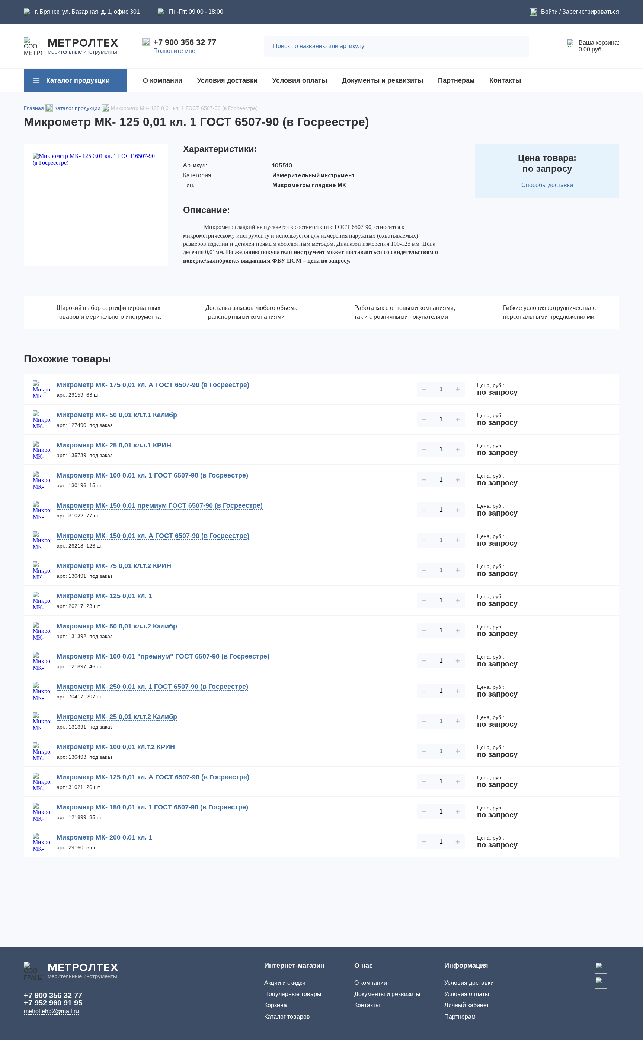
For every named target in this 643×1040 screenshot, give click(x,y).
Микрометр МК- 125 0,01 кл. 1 (104, 596)
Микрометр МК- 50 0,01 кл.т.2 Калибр (117, 626)
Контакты (367, 1005)
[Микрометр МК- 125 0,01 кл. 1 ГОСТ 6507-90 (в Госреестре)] (96, 205)
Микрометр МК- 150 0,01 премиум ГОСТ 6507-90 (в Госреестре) (160, 505)
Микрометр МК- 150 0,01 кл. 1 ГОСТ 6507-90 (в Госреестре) (152, 807)
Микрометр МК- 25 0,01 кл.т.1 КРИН (114, 445)
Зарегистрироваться (590, 12)
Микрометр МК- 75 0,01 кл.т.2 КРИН (114, 566)
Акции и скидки (284, 983)
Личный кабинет (466, 1005)
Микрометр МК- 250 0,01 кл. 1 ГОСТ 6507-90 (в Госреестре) (152, 686)
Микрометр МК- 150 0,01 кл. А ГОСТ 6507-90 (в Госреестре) (153, 535)
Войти (549, 12)
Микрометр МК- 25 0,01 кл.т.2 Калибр (117, 716)
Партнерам (460, 1017)
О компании (370, 983)
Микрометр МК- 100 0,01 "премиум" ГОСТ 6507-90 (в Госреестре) (163, 656)
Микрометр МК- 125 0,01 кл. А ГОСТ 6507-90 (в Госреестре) (153, 777)
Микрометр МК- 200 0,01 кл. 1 (104, 837)
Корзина (275, 1005)
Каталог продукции (77, 108)
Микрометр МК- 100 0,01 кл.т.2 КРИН (116, 747)
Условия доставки (469, 983)
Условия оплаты (466, 994)
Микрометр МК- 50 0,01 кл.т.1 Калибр (117, 415)
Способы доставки (547, 185)
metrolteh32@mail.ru (51, 1011)
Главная (34, 108)
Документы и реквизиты (387, 994)
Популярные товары (293, 994)
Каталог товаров (287, 1017)
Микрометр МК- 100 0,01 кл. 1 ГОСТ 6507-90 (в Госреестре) (152, 475)
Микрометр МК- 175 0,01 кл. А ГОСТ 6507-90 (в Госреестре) (153, 385)
